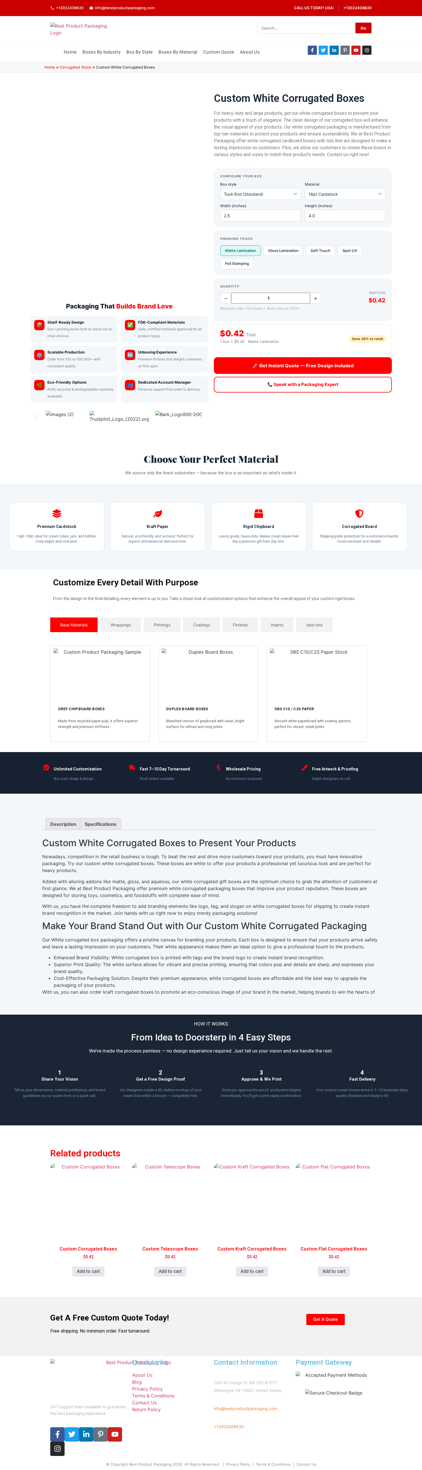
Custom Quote (218, 52)
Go (363, 28)
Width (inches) (233, 206)
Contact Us (306, 1464)
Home (70, 52)
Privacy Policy (238, 1464)
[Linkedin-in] (334, 50)
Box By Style (139, 52)
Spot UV (349, 250)
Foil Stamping (237, 263)
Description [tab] (63, 824)
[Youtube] (356, 50)
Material (312, 184)
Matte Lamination (240, 250)
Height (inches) (318, 206)
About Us (250, 52)
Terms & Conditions (273, 1464)
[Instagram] (366, 50)
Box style (228, 184)
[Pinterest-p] (345, 50)
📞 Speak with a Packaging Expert (302, 384)
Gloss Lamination (283, 250)
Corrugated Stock (75, 67)
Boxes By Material (177, 52)
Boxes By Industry (101, 52)
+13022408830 (70, 7)
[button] (36, 416)
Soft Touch (320, 250)
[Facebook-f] (312, 50)
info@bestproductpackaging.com (124, 7)
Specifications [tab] (100, 824)
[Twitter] (323, 50)
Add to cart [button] (88, 1271)
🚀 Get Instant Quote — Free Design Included (303, 365)
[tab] (74, 624)
